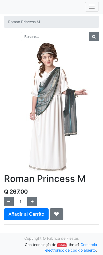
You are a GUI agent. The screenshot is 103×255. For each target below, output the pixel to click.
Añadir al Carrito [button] (26, 214)
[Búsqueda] (94, 36)
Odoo (61, 245)
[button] (56, 214)
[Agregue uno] (32, 201)
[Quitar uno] (9, 201)
